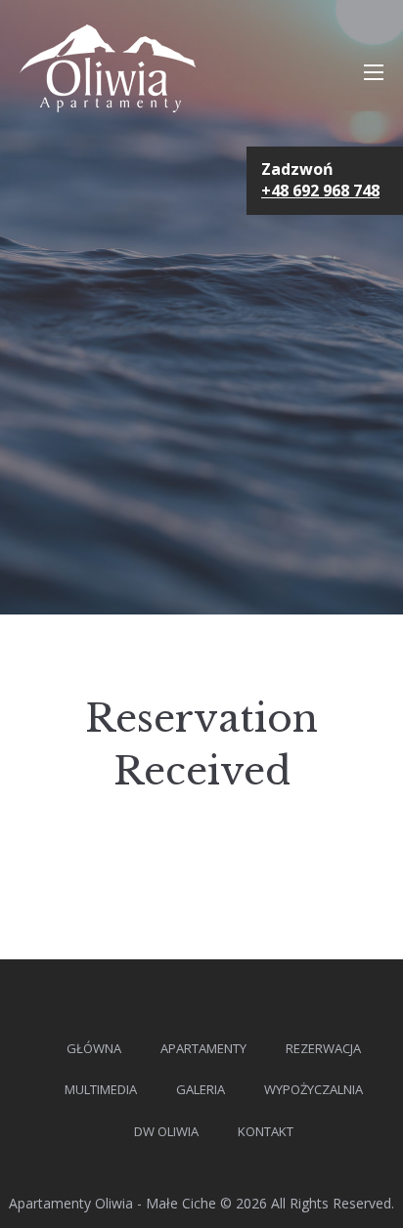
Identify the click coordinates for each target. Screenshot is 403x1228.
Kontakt (265, 1131)
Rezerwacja (323, 1048)
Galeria (200, 1089)
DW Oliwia (166, 1131)
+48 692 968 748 (320, 190)
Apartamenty (203, 1048)
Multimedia (101, 1089)
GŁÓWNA (94, 1048)
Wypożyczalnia (313, 1089)
